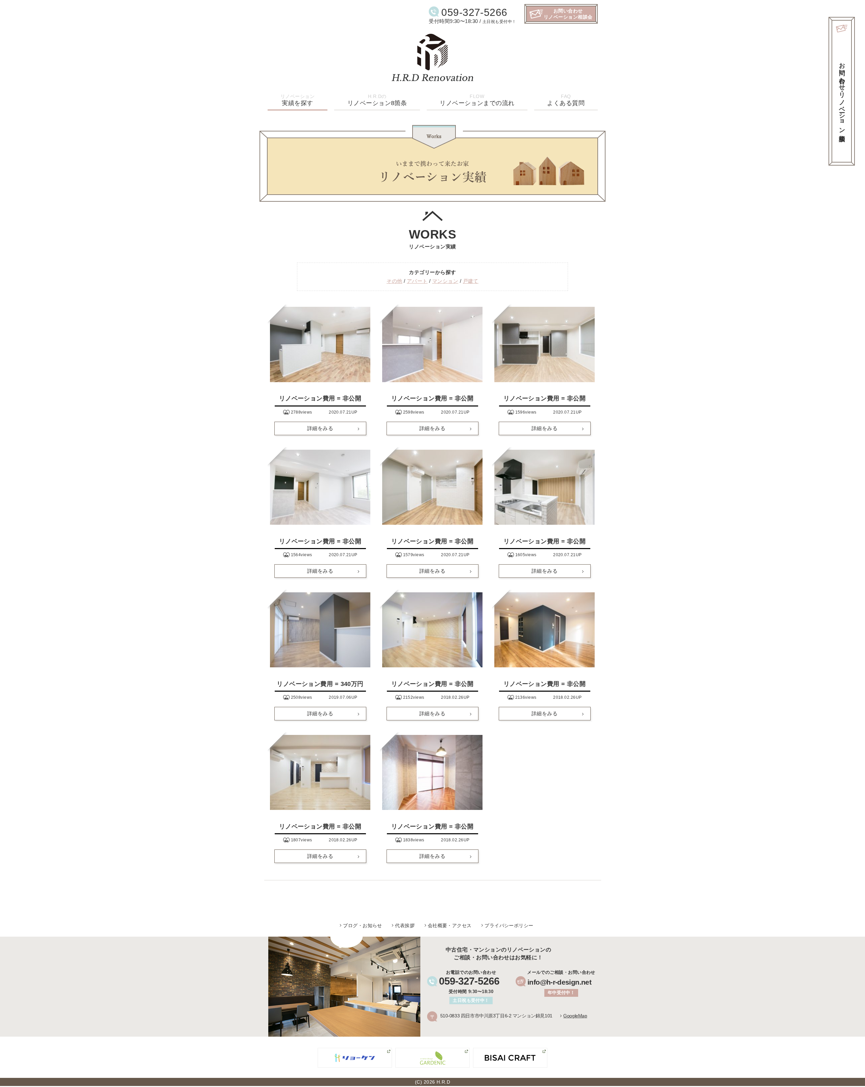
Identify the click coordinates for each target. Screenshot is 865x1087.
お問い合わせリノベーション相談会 (568, 14)
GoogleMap (575, 1015)
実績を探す (297, 100)
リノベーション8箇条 (377, 100)
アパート (417, 281)
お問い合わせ (842, 94)
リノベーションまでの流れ (477, 100)
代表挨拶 (405, 925)
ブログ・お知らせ (362, 925)
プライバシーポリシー (509, 925)
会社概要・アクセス (450, 925)
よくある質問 (566, 100)
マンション (445, 281)
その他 (394, 281)
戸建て (470, 281)
